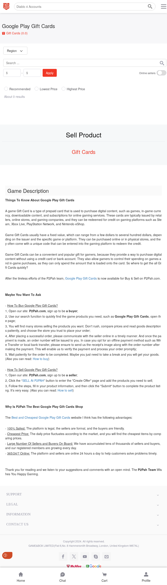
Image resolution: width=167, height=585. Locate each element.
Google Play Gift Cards (28, 26)
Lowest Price (48, 89)
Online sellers (147, 73)
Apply (49, 73)
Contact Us (17, 524)
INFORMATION (18, 514)
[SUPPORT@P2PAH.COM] (105, 557)
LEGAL (12, 504)
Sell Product (83, 134)
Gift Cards (16, 33)
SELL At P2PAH (33, 380)
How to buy (40, 359)
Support (14, 494)
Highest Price (76, 89)
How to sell (65, 390)
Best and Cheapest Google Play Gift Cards (41, 417)
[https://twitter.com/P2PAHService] (72, 557)
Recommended (19, 89)
